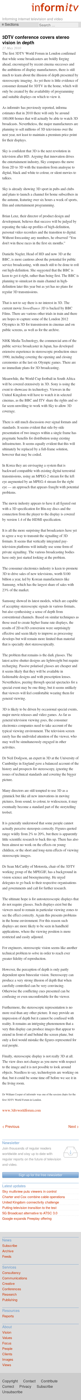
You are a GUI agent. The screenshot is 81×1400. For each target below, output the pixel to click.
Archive (8, 1250)
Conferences (11, 1288)
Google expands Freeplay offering (27, 1218)
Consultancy (11, 1272)
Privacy (25, 1386)
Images (7, 1359)
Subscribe (9, 1245)
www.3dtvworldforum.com (21, 1110)
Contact (29, 1381)
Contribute (49, 1381)
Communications (14, 1278)
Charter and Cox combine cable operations (33, 1196)
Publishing (9, 1299)
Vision (6, 1332)
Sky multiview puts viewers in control (29, 1191)
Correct (8, 1386)
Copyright (10, 1381)
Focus (6, 1343)
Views (6, 1364)
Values (7, 1337)
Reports (8, 1316)
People (7, 1348)
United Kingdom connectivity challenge (30, 1202)
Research (9, 1294)
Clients (7, 1353)
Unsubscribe (12, 1391)
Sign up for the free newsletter (40, 1174)
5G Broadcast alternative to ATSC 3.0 (29, 1213)
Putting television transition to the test (29, 1207)
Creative (8, 1283)
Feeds (6, 1256)
